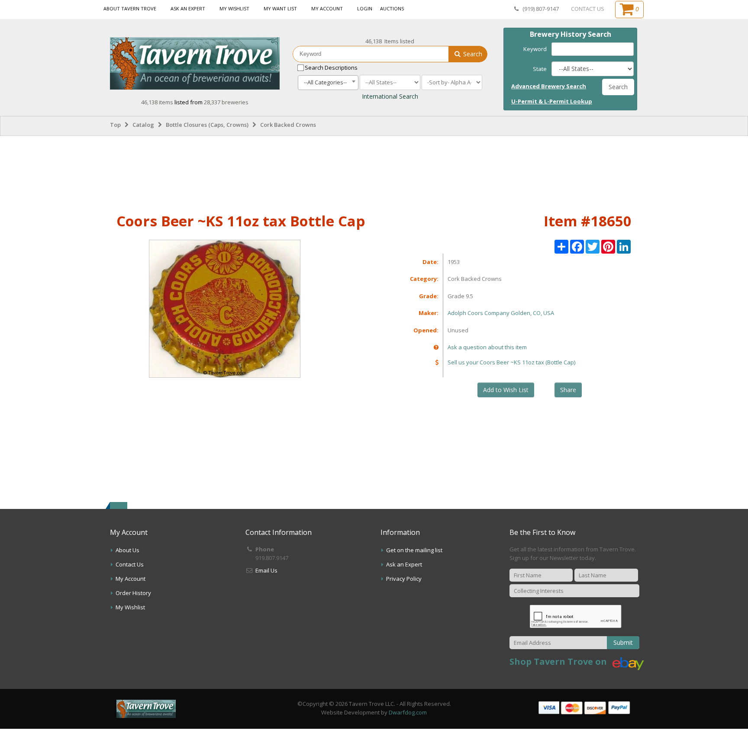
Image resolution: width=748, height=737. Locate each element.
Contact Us (130, 564)
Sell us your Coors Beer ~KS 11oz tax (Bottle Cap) (511, 362)
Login (364, 8)
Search (471, 54)
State (540, 69)
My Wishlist (234, 8)
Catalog (143, 125)
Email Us (266, 570)
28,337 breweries (226, 102)
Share (568, 390)
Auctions (392, 8)
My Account (327, 8)
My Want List (280, 8)
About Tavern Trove (129, 8)
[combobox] (328, 82)
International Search (390, 96)
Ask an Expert (188, 8)
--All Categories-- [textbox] (325, 82)
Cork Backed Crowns (288, 125)
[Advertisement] (374, 173)
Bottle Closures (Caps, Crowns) (207, 125)
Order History (133, 593)
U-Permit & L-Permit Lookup (551, 101)
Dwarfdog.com (408, 712)
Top (115, 125)
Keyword (535, 49)
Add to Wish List (506, 390)
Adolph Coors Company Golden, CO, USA (501, 313)
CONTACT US (587, 9)
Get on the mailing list (414, 550)
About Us (127, 550)
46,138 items (157, 102)
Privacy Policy (404, 579)
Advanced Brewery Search (548, 86)
